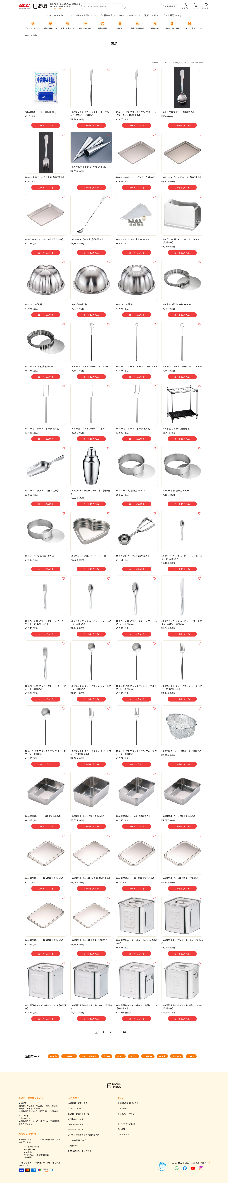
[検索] (123, 6)
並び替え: (156, 62)
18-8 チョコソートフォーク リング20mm (181, 366)
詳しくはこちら (25, 1123)
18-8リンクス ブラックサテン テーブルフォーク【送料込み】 (181, 687)
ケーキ (53, 1056)
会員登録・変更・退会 (77, 1103)
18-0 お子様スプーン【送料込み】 (178, 112)
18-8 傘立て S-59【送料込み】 (176, 428)
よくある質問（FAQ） (77, 1140)
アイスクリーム (89, 1056)
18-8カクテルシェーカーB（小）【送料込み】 (90, 492)
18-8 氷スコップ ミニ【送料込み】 (42, 490)
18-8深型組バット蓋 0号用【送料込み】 (44, 878)
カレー (106, 1056)
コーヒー (147, 1056)
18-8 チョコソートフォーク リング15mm (136, 366)
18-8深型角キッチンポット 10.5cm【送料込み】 (136, 942)
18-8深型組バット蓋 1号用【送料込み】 (135, 878)
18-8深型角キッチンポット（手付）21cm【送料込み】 (136, 1007)
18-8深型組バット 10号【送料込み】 (43, 816)
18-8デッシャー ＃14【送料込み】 (133, 555)
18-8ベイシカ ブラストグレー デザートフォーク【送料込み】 (45, 687)
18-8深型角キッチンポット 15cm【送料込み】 (46, 1007)
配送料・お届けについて (78, 1113)
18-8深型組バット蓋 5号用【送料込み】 (44, 940)
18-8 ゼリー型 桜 (33, 304)
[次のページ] (132, 1032)
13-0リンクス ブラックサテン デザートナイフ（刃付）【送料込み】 (136, 114)
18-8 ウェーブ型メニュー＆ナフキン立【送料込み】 (180, 241)
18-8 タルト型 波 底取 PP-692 (40, 366)
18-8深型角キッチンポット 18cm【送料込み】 (91, 1007)
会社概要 (121, 1129)
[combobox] (103, 6)
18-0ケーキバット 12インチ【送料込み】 (136, 177)
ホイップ (176, 1056)
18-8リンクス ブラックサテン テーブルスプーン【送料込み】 (136, 687)
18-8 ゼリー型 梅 (78, 304)
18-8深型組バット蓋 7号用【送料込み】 (90, 940)
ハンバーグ (69, 1056)
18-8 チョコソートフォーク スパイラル (89, 366)
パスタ (162, 1056)
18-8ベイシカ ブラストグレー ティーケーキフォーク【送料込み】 (45, 622)
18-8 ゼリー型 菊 (124, 304)
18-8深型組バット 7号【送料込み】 (178, 816)
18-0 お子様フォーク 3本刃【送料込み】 (45, 177)
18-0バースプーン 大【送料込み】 (87, 239)
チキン (120, 1056)
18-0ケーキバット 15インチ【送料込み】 (181, 177)
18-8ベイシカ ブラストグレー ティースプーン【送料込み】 (90, 622)
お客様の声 (73, 1145)
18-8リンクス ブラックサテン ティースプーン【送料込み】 (90, 687)
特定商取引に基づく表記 (128, 1103)
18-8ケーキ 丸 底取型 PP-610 (130, 490)
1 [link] (96, 1031)
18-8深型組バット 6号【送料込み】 (133, 816)
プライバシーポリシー (127, 1113)
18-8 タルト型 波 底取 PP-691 (176, 304)
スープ (191, 1056)
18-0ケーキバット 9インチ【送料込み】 (44, 239)
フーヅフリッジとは (126, 1123)
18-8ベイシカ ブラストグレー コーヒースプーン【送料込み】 (181, 557)
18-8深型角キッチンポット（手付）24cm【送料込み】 (181, 1007)
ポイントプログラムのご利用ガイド (83, 1135)
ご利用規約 (122, 1108)
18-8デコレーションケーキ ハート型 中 (89, 555)
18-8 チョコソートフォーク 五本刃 (133, 428)
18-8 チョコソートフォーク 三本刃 (42, 428)
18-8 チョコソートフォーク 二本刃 (87, 428)
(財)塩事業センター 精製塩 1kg (40, 112)
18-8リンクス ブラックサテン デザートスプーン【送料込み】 (45, 753)
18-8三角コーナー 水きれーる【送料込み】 (182, 751)
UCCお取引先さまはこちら (79, 1151)
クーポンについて (76, 1129)
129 (124, 1031)
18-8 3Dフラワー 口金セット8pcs (132, 239)
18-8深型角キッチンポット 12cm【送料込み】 (182, 942)
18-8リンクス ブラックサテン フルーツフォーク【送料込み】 (136, 753)
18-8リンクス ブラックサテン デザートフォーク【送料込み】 (90, 753)
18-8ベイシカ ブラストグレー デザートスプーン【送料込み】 (136, 622)
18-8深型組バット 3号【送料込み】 (87, 816)
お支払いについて (76, 1119)
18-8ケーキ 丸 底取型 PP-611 (176, 490)
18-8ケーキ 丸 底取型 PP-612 (39, 555)
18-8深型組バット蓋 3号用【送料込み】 (181, 878)
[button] (61, 15)
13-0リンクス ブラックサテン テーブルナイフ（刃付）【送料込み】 (90, 114)
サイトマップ (123, 1134)
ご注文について (75, 1108)
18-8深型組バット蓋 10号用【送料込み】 (90, 878)
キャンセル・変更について (79, 1124)
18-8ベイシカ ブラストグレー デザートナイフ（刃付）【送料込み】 (181, 622)
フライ (133, 1056)
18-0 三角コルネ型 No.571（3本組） (88, 167)
